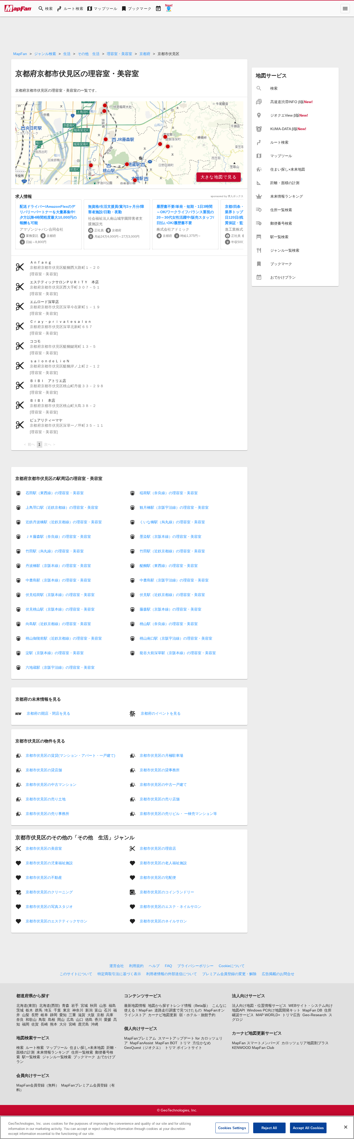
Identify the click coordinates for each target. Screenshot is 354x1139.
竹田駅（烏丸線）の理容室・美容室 (55, 551)
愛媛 (107, 1019)
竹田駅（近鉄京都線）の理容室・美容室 (172, 551)
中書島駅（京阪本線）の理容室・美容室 (58, 580)
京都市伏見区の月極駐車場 (161, 755)
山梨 (25, 1015)
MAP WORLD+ (268, 1015)
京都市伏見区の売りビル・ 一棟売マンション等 (178, 813)
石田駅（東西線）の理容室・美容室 (55, 493)
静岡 (53, 1015)
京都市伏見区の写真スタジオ (49, 906)
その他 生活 (89, 54)
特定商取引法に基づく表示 (119, 974)
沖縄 (94, 1024)
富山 (98, 1010)
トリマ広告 (291, 1015)
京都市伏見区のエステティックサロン (56, 921)
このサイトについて (76, 974)
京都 (100, 1015)
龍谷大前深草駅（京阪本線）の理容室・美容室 (178, 653)
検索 (20, 1048)
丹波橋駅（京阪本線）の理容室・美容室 (58, 566)
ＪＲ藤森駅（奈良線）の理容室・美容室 (58, 536)
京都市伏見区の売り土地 (46, 799)
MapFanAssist (141, 1043)
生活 (66, 54)
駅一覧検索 (31, 1057)
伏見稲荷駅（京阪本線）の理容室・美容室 (60, 595)
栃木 (29, 1010)
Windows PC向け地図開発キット (273, 1010)
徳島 (89, 1019)
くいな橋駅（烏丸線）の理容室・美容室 (172, 522)
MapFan (20, 54)
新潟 (89, 1010)
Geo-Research (314, 1015)
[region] (129, 142)
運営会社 (116, 966)
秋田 (93, 1005)
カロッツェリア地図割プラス (305, 1043)
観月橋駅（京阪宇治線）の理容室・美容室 (174, 507)
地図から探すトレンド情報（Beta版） (179, 1005)
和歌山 (31, 1019)
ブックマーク (84, 1057)
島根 (51, 1019)
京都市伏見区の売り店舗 (160, 799)
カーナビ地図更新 (162, 1015)
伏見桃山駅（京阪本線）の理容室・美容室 (60, 609)
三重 (72, 1015)
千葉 (57, 1010)
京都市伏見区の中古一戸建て (163, 784)
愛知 (63, 1015)
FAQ (168, 966)
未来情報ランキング (53, 1052)
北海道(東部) (26, 1005)
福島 (112, 1005)
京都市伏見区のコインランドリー (167, 892)
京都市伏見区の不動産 (44, 877)
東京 (66, 1010)
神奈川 (77, 1010)
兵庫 (109, 1015)
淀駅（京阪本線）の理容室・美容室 (55, 653)
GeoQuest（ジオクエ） (143, 1048)
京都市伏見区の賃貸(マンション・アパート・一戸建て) (70, 755)
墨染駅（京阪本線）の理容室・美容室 (170, 536)
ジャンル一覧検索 (56, 1057)
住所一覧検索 (82, 1052)
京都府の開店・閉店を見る (48, 713)
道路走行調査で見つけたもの (178, 1010)
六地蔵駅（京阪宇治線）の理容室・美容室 (60, 667)
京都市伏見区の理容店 (158, 848)
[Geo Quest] (169, 8)
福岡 (25, 1024)
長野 (35, 1015)
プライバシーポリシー (195, 966)
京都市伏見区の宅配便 (158, 877)
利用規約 (136, 966)
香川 (98, 1019)
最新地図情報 (135, 1005)
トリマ (185, 1043)
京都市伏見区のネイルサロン (163, 921)
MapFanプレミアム (140, 1038)
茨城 (20, 1010)
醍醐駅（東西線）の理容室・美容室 (169, 566)
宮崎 (72, 1024)
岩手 (75, 1005)
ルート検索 (35, 1048)
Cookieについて (232, 966)
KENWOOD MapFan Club (253, 1048)
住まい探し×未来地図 (87, 1048)
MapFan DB (312, 1010)
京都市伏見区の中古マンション (51, 784)
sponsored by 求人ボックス (227, 196)
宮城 (84, 1005)
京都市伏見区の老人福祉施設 (163, 863)
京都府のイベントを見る (160, 713)
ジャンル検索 (45, 54)
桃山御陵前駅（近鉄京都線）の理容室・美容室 (64, 638)
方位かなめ (202, 1043)
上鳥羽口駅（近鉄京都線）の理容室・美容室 (62, 507)
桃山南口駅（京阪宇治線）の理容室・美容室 (176, 638)
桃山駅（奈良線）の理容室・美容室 (169, 624)
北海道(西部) (49, 1005)
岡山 (61, 1019)
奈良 (20, 1019)
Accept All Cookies (308, 1128)
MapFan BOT (166, 1043)
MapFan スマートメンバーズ (255, 1043)
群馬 (38, 1010)
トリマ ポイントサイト (183, 1048)
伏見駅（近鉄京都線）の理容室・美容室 (172, 595)
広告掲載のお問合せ (278, 974)
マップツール (57, 1048)
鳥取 (42, 1019)
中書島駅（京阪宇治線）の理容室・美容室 (174, 580)
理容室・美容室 (119, 54)
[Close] (345, 1127)
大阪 (91, 1015)
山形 (103, 1005)
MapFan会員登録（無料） (37, 1085)
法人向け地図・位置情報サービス (259, 1005)
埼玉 (48, 1010)
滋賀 (81, 1015)
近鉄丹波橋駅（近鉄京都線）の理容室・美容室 (64, 522)
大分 (63, 1024)
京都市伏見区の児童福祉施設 (49, 863)
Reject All (269, 1128)
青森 (65, 1005)
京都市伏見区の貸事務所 (160, 770)
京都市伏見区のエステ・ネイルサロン (170, 906)
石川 (107, 1010)
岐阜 (44, 1015)
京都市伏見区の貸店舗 (44, 770)
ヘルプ (154, 966)
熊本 (53, 1024)
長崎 (44, 1024)
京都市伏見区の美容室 (44, 848)
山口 (79, 1019)
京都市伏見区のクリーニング (49, 892)
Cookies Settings (232, 1128)
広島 (70, 1019)
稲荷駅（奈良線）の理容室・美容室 (169, 493)
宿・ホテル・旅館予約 (197, 1015)
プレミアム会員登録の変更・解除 (229, 974)
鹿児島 (83, 1024)
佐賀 (35, 1024)
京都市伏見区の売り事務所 (47, 813)
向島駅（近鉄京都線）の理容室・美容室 (58, 624)
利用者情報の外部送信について (171, 974)
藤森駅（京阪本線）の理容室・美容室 (170, 609)
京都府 (144, 54)
